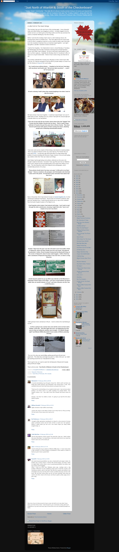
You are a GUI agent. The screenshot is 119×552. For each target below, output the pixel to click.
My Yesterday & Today (82, 220)
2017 (77, 186)
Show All (89, 348)
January (79, 292)
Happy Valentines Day (82, 251)
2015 (77, 191)
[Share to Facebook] (67, 370)
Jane (32, 446)
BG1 (83, 313)
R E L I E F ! (80, 275)
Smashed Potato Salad (81, 334)
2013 (77, 295)
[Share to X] (66, 370)
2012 (77, 297)
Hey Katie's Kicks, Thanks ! (84, 263)
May (78, 209)
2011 (77, 299)
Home (49, 514)
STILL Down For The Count (84, 239)
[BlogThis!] (64, 370)
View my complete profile (80, 90)
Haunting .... (80, 277)
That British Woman (81, 322)
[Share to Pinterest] (69, 370)
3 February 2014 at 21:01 (47, 405)
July (78, 205)
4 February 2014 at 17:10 (41, 446)
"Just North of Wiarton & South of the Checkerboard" (59, 7)
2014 (77, 193)
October (79, 199)
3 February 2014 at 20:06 (44, 381)
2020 (77, 180)
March (79, 214)
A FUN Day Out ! (81, 249)
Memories (39, 372)
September (80, 201)
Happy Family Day (81, 245)
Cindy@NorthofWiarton (82, 78)
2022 (77, 178)
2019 (77, 182)
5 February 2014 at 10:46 (42, 459)
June (78, 207)
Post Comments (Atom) (41, 517)
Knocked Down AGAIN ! (83, 241)
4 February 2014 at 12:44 (46, 434)
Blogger (69, 548)
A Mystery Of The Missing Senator (86, 340)
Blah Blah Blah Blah (82, 243)
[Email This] (63, 370)
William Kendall (35, 405)
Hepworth (40, 63)
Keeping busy (79, 307)
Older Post (66, 514)
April (78, 212)
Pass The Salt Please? (82, 228)
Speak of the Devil (81, 338)
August (79, 203)
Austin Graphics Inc (60, 197)
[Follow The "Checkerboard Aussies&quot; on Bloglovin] (81, 131)
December (80, 195)
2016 (77, 188)
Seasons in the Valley (82, 311)
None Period (80, 237)
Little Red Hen (35, 434)
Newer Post (32, 514)
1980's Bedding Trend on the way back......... (86, 325)
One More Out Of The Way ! (84, 247)
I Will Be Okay (80, 256)
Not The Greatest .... (82, 279)
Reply (32, 400)
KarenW (33, 459)
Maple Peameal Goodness (83, 218)
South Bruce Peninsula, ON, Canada (42, 373)
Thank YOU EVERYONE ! (83, 254)
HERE (34, 153)
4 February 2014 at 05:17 (46, 419)
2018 (77, 184)
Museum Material (81, 261)
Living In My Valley (81, 306)
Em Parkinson (35, 419)
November (80, 197)
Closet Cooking (80, 333)
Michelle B (34, 381)
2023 (77, 176)
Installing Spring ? (81, 225)
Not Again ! (79, 266)
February (79, 216)
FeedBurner (86, 165)
